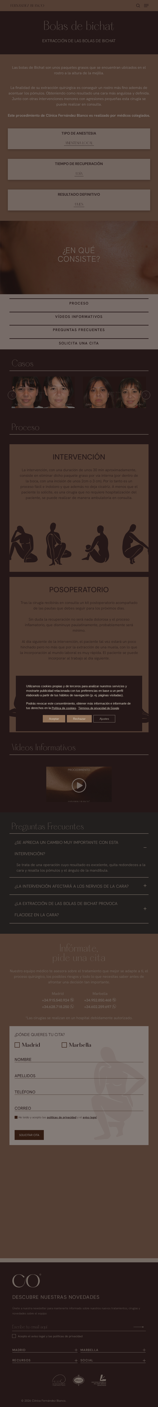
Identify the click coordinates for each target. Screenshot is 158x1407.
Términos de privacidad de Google (98, 708)
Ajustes (104, 718)
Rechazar (79, 718)
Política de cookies (64, 708)
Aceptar (54, 718)
